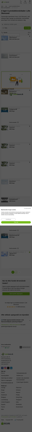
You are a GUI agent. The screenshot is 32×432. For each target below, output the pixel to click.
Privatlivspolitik (27, 208)
